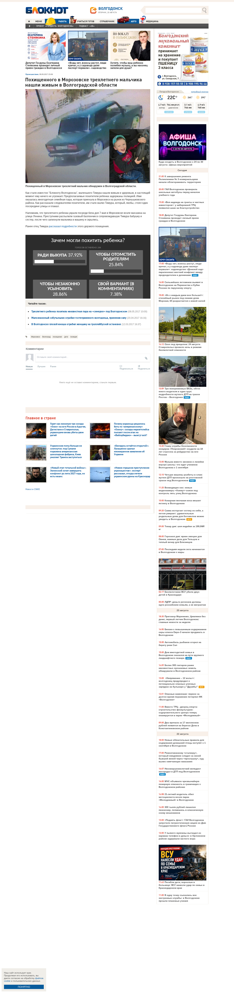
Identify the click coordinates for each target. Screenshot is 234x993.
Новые (29, 366)
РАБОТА (62, 21)
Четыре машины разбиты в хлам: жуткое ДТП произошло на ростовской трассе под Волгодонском (181, 477)
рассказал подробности (63, 226)
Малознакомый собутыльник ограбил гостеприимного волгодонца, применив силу (78, 317)
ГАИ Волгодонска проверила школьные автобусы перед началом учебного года (179, 192)
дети (66, 337)
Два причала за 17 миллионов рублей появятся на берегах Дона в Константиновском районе (179, 725)
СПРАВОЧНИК (107, 21)
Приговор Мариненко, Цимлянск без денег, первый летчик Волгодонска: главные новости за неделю (182, 619)
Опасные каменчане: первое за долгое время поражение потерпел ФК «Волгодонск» (180, 697)
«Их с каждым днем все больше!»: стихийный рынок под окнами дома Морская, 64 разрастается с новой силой (182, 298)
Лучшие (41, 366)
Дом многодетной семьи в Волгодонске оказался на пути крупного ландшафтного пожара (181, 655)
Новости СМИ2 (32, 489)
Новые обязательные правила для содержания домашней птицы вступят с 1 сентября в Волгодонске (182, 743)
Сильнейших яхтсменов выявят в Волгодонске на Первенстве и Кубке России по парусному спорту (181, 285)
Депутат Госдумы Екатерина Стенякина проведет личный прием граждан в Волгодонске (179, 218)
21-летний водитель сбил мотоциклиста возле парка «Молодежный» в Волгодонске (176, 797)
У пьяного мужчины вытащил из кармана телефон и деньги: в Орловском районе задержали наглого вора (182, 836)
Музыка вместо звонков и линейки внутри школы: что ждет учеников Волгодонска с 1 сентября (181, 464)
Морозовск (35, 337)
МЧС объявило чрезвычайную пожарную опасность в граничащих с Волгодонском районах (180, 784)
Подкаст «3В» (87, 26)
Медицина (152, 21)
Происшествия (31, 74)
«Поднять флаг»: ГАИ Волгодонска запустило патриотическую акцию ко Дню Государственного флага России (182, 823)
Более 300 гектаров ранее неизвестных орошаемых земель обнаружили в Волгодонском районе (180, 668)
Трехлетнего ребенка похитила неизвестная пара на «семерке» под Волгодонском (79, 311)
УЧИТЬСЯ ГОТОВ (85, 21)
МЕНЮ (38, 21)
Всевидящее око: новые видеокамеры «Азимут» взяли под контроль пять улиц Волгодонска (178, 490)
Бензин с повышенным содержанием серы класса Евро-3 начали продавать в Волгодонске (182, 632)
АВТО (133, 21)
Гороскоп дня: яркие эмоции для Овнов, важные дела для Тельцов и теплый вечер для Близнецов (180, 539)
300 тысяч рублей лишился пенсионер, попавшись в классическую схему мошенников (181, 810)
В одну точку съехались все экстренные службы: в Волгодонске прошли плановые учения (179, 898)
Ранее (53, 366)
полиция (73, 337)
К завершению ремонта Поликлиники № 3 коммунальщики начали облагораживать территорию (180, 179)
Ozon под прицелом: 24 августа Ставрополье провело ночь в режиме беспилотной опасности (180, 347)
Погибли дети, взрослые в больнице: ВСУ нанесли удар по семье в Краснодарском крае (182, 885)
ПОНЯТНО (24, 987)
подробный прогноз (199, 91)
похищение (57, 337)
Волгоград (46, 337)
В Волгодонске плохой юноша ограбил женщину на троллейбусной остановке (76, 324)
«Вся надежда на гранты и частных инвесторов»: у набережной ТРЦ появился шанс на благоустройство (181, 205)
